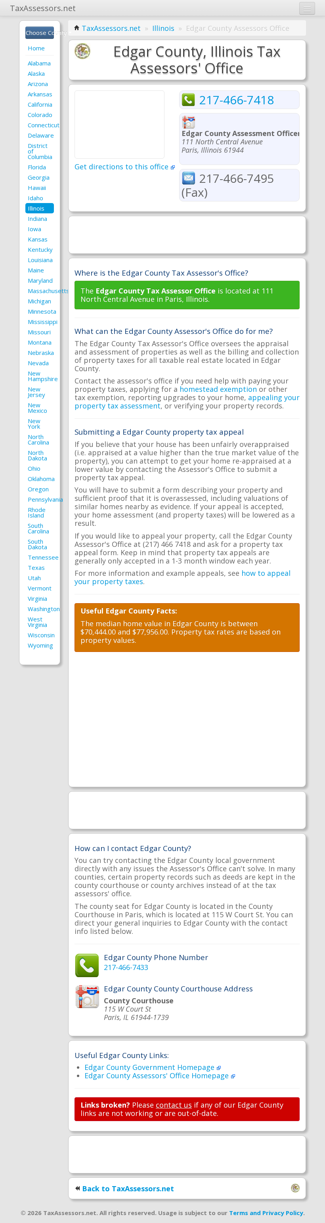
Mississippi (41, 322)
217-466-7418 (236, 100)
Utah (34, 578)
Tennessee (41, 557)
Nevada (38, 363)
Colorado (40, 115)
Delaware (41, 135)
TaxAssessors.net (111, 28)
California (40, 104)
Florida (37, 167)
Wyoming (40, 645)
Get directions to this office (122, 166)
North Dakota (37, 455)
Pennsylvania (41, 499)
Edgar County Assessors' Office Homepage (157, 1075)
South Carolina (38, 528)
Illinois (36, 208)
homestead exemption (218, 389)
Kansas (38, 239)
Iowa (34, 229)
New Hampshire (41, 376)
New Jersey (36, 392)
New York (34, 423)
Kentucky (40, 249)
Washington (41, 609)
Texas (36, 567)
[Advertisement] (187, 234)
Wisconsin (41, 635)
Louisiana (40, 260)
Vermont (40, 588)
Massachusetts (41, 291)
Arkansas (40, 94)
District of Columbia (40, 151)
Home (36, 48)
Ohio (34, 468)
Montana (40, 342)
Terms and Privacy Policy (266, 1213)
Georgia (39, 177)
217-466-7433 (126, 967)
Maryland (40, 280)
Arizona (38, 84)
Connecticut (41, 125)
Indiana (37, 218)
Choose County (40, 32)
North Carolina (38, 439)
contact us (174, 1105)
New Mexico (37, 407)
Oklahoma (41, 479)
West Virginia (37, 622)
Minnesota (41, 311)
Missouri (39, 332)
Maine (36, 270)
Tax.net (43, 8)
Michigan (39, 301)
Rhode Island (37, 512)
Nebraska (41, 353)
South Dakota (37, 544)
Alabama (39, 63)
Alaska (36, 73)
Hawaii (37, 188)
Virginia (37, 598)
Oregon (38, 489)
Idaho (35, 198)
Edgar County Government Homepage (150, 1067)
